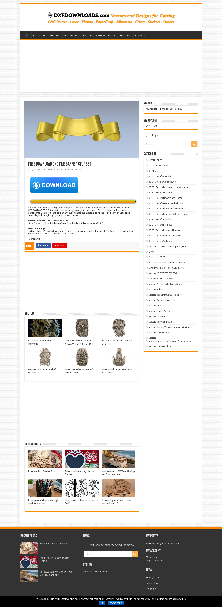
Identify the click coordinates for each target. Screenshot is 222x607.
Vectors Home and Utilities (162, 321)
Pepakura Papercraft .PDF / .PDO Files (167, 262)
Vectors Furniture (157, 316)
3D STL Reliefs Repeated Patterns (165, 230)
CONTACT (140, 35)
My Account (151, 126)
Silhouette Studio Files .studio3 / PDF (167, 268)
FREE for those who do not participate (167, 246)
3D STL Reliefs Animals (160, 176)
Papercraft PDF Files (158, 257)
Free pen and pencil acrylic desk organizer (44, 502)
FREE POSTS (55, 35)
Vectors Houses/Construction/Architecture (169, 327)
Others (152, 251)
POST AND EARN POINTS (102, 35)
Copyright (151, 588)
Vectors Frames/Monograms (163, 311)
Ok (102, 603)
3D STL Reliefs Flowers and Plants (165, 198)
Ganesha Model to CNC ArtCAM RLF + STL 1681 (79, 342)
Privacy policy (115, 603)
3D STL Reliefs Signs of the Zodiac (165, 235)
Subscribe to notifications (96, 571)
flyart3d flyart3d (38, 169)
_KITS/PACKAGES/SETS (160, 165)
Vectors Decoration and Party (163, 300)
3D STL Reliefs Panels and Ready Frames (168, 214)
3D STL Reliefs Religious (160, 225)
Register (156, 135)
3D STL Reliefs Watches (160, 241)
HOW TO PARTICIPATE (75, 35)
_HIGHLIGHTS (155, 160)
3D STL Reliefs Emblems (160, 192)
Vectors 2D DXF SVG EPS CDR (163, 273)
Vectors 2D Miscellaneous (161, 278)
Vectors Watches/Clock (160, 346)
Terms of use (152, 583)
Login (146, 135)
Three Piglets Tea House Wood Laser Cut (116, 502)
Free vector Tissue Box (42, 471)
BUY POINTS (125, 35)
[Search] (194, 144)
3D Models (154, 171)
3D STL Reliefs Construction (162, 181)
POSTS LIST (39, 35)
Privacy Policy (152, 577)
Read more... (127, 545)
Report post (34, 239)
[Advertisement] (111, 66)
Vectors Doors (156, 305)
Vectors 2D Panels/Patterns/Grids (165, 284)
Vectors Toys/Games (159, 332)
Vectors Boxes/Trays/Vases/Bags (165, 295)
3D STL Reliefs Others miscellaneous (67, 169)
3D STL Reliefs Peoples (160, 219)
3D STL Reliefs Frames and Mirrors (166, 203)
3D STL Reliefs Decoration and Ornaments (169, 187)
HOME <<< (26, 35)
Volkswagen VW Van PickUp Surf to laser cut (118, 473)
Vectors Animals (156, 289)
